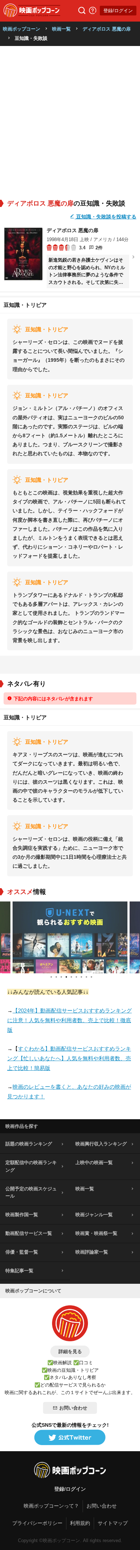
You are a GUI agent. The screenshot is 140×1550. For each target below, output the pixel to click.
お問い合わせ (73, 1408)
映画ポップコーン (21, 29)
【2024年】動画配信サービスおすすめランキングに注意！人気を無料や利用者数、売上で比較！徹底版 (69, 1020)
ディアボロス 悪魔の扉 (107, 29)
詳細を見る (70, 1351)
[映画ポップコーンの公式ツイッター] (70, 1438)
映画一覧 (61, 29)
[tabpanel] (71, 937)
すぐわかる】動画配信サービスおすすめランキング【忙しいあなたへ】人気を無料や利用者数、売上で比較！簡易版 (69, 1058)
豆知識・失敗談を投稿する (105, 216)
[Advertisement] (70, 120)
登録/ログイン (118, 10)
